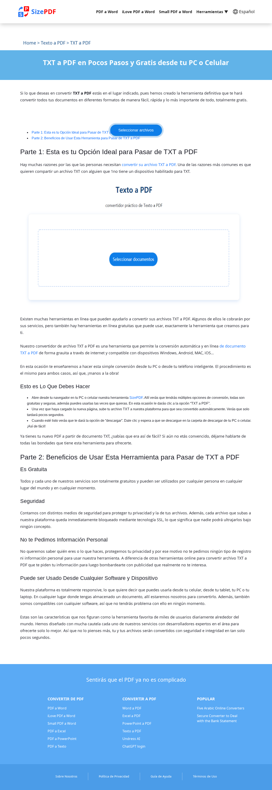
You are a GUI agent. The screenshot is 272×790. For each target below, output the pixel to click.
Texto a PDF (53, 43)
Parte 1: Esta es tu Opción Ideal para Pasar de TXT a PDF (75, 132)
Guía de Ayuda (161, 776)
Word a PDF (131, 708)
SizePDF (136, 397)
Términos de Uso (205, 776)
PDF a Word (107, 11)
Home (29, 43)
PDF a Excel (57, 731)
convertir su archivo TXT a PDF (149, 164)
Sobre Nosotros (66, 776)
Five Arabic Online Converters (220, 708)
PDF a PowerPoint (62, 738)
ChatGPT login (133, 746)
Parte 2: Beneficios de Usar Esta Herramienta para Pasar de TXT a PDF (86, 138)
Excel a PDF (131, 715)
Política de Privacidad (114, 776)
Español (247, 11)
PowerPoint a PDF (136, 723)
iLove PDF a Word (138, 11)
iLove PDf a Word (61, 715)
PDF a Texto (57, 746)
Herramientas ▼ (212, 11)
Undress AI (131, 738)
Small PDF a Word (175, 11)
